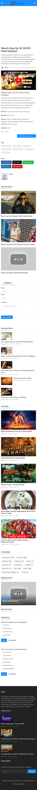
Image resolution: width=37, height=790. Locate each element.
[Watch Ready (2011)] (18, 593)
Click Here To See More (26, 136)
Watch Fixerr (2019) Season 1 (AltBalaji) (13, 397)
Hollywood (18, 561)
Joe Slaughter (27, 146)
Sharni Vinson (6, 152)
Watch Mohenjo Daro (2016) (22, 378)
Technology (18, 565)
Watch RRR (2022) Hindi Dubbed (13, 458)
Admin (2, 374)
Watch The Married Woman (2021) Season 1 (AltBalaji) (18, 356)
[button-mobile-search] (35, 3)
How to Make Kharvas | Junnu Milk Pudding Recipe (17, 342)
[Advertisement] (18, 27)
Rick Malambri (29, 149)
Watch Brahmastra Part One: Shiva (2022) (16, 431)
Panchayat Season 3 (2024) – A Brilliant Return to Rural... (17, 754)
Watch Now (4, 132)
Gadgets (29, 565)
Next (33, 593)
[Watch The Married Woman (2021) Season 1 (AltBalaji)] (6, 350)
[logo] (18, 3)
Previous (4, 593)
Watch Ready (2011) (10, 601)
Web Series (21, 557)
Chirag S (3, 344)
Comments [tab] (8, 283)
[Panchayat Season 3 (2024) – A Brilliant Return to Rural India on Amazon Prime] (6, 748)
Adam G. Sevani (6, 146)
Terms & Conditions (18, 784)
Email (2, 294)
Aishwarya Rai (7, 652)
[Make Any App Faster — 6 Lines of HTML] (6, 718)
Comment (4, 302)
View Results (12, 640)
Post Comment (7, 317)
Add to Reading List (31, 67)
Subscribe (32, 771)
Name (3, 288)
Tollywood (6, 565)
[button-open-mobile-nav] (2, 3)
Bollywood (6, 561)
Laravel (25, 572)
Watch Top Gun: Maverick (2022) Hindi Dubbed (16, 216)
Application (6, 568)
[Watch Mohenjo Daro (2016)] (6, 381)
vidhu (11, 174)
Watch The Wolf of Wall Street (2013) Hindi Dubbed (18, 244)
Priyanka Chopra (8, 659)
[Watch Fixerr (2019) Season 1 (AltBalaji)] (6, 392)
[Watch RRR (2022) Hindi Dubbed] (18, 446)
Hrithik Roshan (7, 628)
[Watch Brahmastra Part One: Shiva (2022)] (18, 420)
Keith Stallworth (6, 149)
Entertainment (7, 557)
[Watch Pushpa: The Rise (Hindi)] (18, 473)
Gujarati (30, 561)
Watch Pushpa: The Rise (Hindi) (13, 485)
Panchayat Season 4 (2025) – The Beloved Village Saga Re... (18, 739)
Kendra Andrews (18, 149)
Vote (4, 640)
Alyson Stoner (17, 146)
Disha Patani (6, 662)
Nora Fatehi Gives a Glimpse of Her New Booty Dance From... (18, 371)
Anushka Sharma (8, 665)
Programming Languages (10, 572)
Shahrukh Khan (7, 631)
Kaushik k (4, 603)
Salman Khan (7, 635)
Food (17, 568)
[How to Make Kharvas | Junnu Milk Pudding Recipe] (6, 336)
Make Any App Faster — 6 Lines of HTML (13, 723)
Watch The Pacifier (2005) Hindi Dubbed (14, 273)
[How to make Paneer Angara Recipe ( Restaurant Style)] (18, 528)
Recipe (27, 568)
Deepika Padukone (8, 668)
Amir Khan (6, 625)
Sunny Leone (7, 655)
